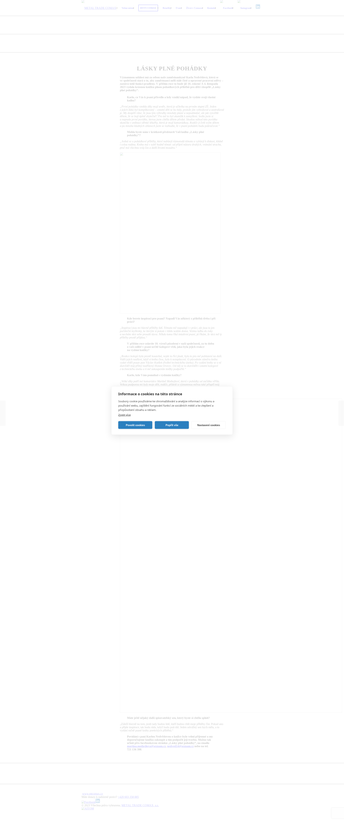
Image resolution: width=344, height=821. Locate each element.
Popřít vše (172, 424)
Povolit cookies (135, 424)
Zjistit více (124, 415)
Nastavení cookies (208, 424)
